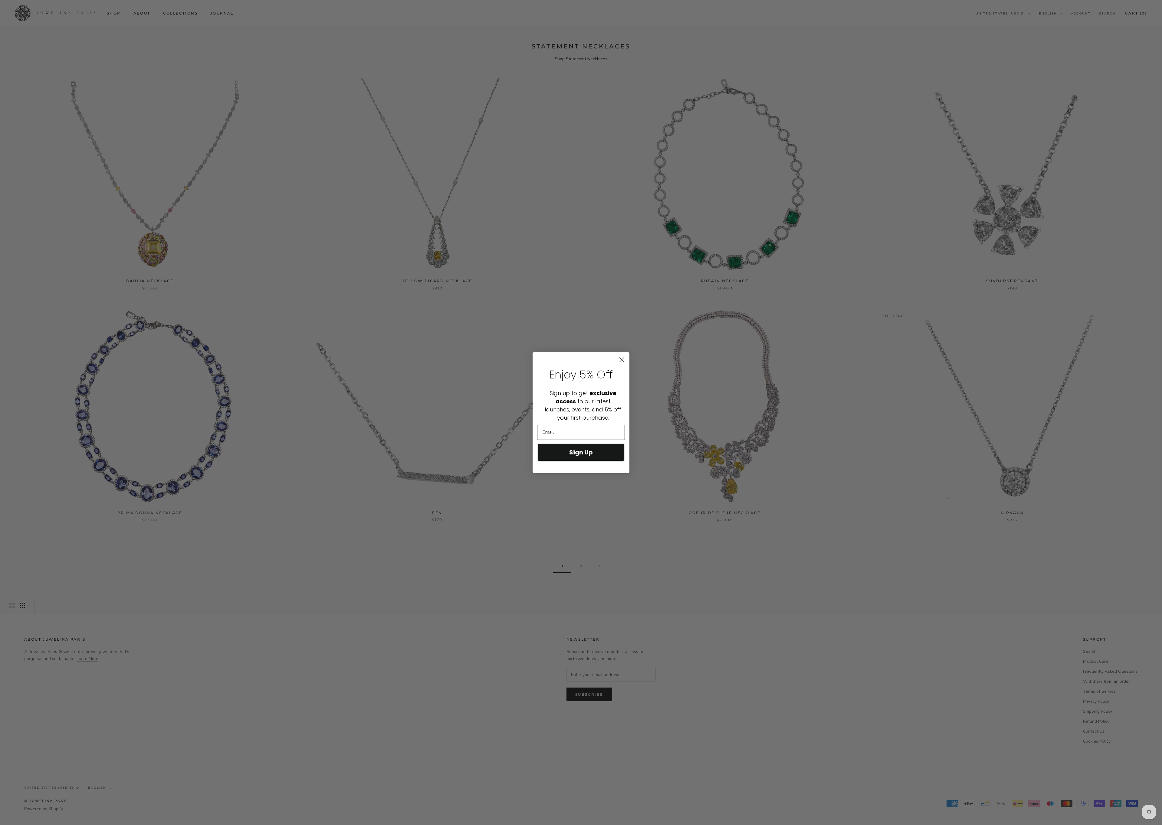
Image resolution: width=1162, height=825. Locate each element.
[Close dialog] (621, 360)
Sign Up (581, 452)
